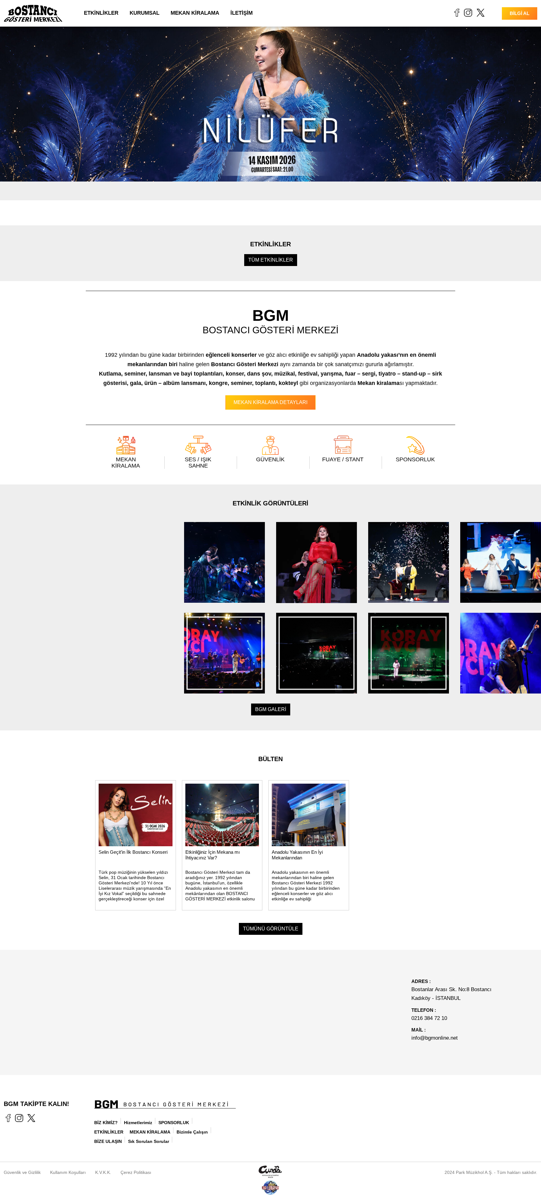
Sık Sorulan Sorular (148, 1141)
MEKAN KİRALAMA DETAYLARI (270, 402)
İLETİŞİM (241, 13)
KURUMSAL (144, 13)
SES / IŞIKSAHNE (198, 462)
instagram (468, 12)
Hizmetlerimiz (138, 1122)
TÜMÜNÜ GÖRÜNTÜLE (270, 928)
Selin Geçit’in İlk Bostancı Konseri (133, 852)
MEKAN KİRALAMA (195, 13)
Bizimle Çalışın (192, 1131)
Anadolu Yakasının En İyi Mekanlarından (297, 854)
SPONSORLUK (415, 459)
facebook (456, 12)
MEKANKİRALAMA (125, 462)
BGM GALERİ (270, 709)
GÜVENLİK (270, 459)
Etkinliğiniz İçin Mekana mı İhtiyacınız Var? (212, 854)
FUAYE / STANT (342, 459)
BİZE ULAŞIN (108, 1141)
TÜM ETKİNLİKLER (270, 260)
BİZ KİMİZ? (106, 1122)
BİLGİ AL (519, 13)
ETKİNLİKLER (101, 13)
